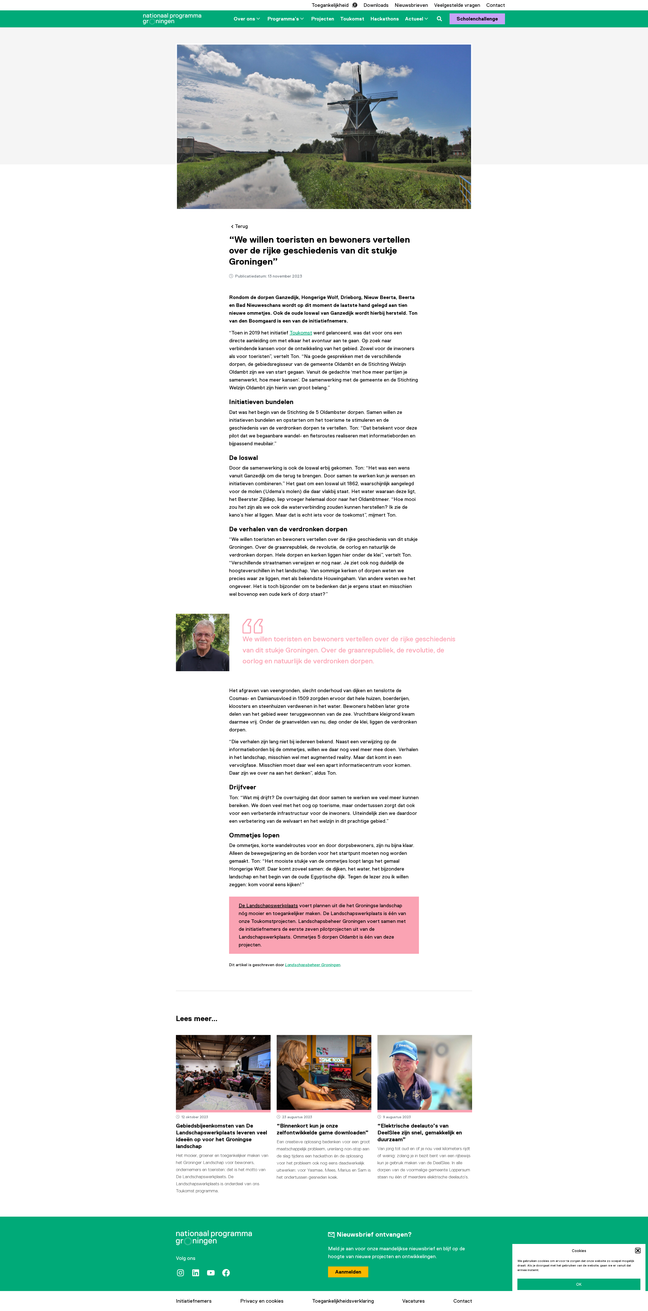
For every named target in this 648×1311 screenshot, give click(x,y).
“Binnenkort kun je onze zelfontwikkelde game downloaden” (323, 1129)
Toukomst (301, 332)
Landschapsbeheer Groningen (312, 965)
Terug (241, 226)
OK (579, 1284)
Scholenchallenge (477, 19)
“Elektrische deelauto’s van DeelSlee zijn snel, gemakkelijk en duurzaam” (419, 1133)
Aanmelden (348, 1272)
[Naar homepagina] (172, 19)
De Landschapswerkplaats (268, 905)
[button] (637, 1250)
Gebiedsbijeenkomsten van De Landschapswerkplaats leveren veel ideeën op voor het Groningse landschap (221, 1136)
